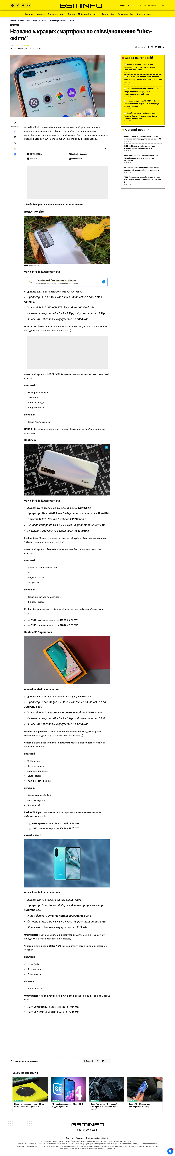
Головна (13, 21)
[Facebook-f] (17, 5)
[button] (163, 47)
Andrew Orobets (23, 45)
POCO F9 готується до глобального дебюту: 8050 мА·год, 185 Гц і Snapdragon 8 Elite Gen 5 (142, 179)
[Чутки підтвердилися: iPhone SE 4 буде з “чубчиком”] (68, 1089)
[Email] (159, 47)
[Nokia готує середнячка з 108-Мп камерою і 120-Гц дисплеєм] (30, 1089)
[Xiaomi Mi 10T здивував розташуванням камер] (144, 1089)
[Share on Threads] (15, 143)
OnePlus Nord (76, 158)
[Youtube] (28, 5)
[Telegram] (12, 5)
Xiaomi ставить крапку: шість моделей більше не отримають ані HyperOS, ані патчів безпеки (143, 79)
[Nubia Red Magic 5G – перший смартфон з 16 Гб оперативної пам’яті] (106, 1089)
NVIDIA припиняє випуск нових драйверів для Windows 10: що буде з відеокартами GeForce (139, 67)
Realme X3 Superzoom (79, 154)
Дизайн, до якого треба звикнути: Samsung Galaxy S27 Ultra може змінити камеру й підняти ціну (140, 116)
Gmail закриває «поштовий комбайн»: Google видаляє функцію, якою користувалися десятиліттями (141, 91)
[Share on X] (152, 47)
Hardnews (14, 25)
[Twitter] (23, 5)
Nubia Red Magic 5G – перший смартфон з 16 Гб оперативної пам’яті (104, 1106)
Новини (21, 21)
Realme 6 (33, 158)
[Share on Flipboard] (156, 47)
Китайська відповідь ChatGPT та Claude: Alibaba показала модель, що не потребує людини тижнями (142, 103)
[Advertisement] (67, 182)
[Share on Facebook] (148, 47)
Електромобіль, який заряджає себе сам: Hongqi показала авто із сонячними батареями (141, 158)
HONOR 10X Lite (36, 154)
